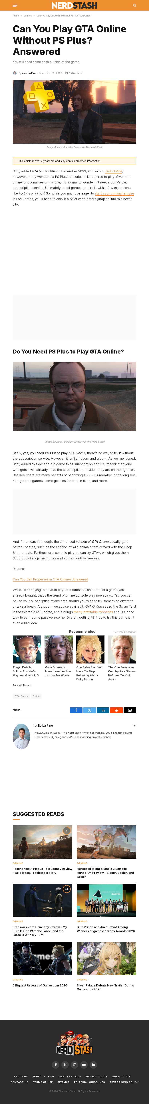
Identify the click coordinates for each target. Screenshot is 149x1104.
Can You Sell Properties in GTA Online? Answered (50, 579)
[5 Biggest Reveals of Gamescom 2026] (42, 958)
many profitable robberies (93, 612)
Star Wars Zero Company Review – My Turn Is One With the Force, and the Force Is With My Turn (40, 931)
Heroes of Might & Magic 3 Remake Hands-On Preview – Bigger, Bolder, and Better (105, 873)
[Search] (134, 5)
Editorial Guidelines (89, 1082)
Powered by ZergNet (125, 632)
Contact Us (19, 1082)
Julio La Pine (29, 73)
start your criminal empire (114, 193)
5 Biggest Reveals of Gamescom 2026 (40, 985)
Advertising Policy (124, 1082)
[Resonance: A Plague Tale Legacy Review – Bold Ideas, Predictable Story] (42, 842)
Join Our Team (43, 1076)
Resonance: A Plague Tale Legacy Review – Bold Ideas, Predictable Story (42, 871)
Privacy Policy (96, 1076)
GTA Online (21, 696)
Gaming (18, 863)
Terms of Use (43, 1082)
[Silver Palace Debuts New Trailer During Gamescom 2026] (106, 958)
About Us (21, 1076)
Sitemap (63, 1082)
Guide (36, 696)
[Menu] (15, 5)
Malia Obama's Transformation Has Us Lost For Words (58, 671)
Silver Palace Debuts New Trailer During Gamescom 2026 (105, 987)
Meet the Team (70, 1076)
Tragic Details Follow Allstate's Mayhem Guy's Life (26, 671)
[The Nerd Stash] (74, 5)
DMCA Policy (121, 1076)
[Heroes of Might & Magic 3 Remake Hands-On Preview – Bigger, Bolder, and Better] (106, 842)
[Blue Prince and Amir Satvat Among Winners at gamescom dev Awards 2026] (106, 900)
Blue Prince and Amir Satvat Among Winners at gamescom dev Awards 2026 (106, 929)
